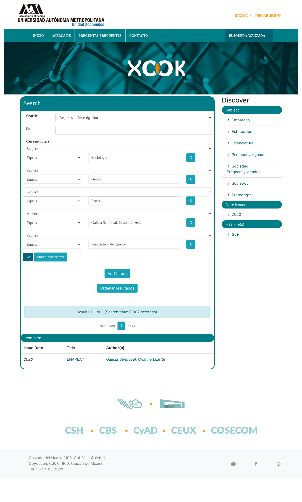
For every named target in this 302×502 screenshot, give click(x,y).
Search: (28, 116)
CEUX (183, 431)
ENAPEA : (75, 359)
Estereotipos (243, 131)
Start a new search (50, 257)
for (28, 129)
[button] (243, 15)
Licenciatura (242, 143)
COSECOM (224, 431)
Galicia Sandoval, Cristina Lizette (135, 359)
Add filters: (117, 273)
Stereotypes (242, 194)
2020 (236, 214)
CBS (108, 431)
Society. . (240, 183)
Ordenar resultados (117, 288)
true (235, 234)
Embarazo (241, 120)
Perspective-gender (249, 154)
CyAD (145, 431)
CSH (74, 431)
